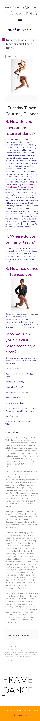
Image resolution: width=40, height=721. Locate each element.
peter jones (27, 654)
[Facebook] (14, 715)
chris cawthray (17, 650)
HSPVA (21, 251)
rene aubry (34, 654)
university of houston (25, 656)
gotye (7, 654)
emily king (16, 652)
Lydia (9, 52)
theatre (16, 656)
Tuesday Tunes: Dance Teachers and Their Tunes (20, 44)
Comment (11, 660)
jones (21, 654)
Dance (30, 650)
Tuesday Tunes (11, 56)
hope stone (12, 654)
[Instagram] (17, 715)
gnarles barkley (32, 652)
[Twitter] (21, 715)
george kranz (23, 652)
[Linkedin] (19, 715)
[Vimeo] (23, 715)
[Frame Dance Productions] (20, 9)
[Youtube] (25, 715)
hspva (18, 654)
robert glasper (9, 656)
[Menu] (20, 19)
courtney (24, 650)
